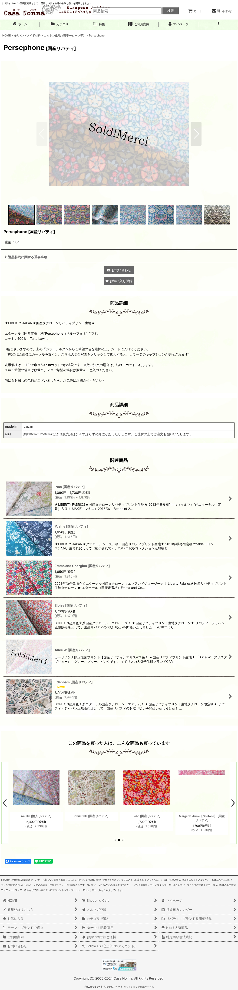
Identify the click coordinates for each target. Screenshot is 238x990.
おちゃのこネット (112, 986)
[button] (218, 24)
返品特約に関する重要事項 (27, 257)
